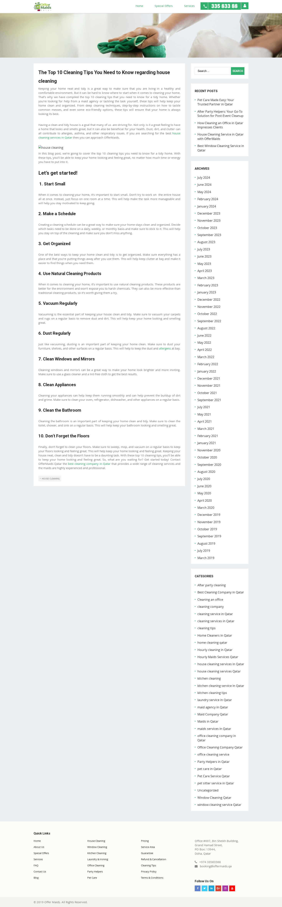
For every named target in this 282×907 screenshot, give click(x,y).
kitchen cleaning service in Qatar (220, 686)
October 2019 (207, 529)
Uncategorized (208, 790)
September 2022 (209, 321)
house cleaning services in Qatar (220, 664)
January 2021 (206, 443)
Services (189, 6)
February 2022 (207, 364)
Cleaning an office (210, 599)
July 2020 (203, 479)
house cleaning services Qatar (219, 671)
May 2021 (204, 414)
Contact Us (40, 871)
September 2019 (209, 536)
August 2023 (206, 242)
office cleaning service (213, 754)
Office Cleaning (95, 865)
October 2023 (207, 228)
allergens (165, 348)
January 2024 (206, 206)
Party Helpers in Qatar (213, 762)
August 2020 (206, 472)
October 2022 (207, 314)
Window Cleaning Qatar (214, 797)
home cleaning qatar (212, 642)
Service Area (148, 847)
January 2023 (206, 292)
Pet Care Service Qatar (213, 776)
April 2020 (204, 500)
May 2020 (204, 493)
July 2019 (203, 550)
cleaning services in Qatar (215, 621)
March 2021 (205, 429)
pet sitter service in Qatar (215, 783)
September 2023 (209, 235)
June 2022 (204, 335)
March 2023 (205, 278)
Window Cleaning (97, 847)
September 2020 (209, 465)
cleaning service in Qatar (215, 614)
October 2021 (207, 393)
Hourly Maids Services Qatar (217, 657)
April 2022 (204, 350)
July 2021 (203, 407)
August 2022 (206, 328)
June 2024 (204, 185)
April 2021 (204, 421)
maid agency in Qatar (212, 707)
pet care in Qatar (209, 769)
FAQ (36, 865)
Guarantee (147, 853)
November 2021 (208, 385)
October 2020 (207, 457)
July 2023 (203, 249)
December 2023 (208, 213)
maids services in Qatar (214, 729)
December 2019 (208, 515)
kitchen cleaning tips (212, 693)
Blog (36, 877)
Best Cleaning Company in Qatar (220, 592)
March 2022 (205, 357)
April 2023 (204, 271)
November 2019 (208, 522)
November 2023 (208, 220)
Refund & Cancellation (153, 859)
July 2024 (203, 177)
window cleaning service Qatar (219, 805)
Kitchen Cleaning (96, 853)
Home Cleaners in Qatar (214, 635)
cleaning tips (206, 628)
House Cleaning (96, 841)
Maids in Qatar (208, 721)
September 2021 (209, 400)
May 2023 (204, 264)
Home (139, 6)
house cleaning (51, 478)
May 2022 (204, 342)
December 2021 (208, 378)
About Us (39, 847)
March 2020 (205, 508)
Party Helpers (95, 871)
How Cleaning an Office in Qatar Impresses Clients (220, 125)
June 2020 (204, 486)
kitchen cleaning (209, 678)
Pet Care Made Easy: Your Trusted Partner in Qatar (215, 102)
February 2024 (207, 199)
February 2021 (207, 436)
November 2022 (208, 307)
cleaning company (210, 607)
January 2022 (206, 371)
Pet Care (92, 877)
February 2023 (207, 285)
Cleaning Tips (148, 865)
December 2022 (208, 299)
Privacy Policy (149, 871)
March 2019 (205, 558)
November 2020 (208, 450)
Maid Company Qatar (212, 714)
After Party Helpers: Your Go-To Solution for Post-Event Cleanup (220, 113)
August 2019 (206, 543)
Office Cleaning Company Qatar (220, 747)
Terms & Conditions (152, 877)
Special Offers (164, 6)
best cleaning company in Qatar (89, 464)
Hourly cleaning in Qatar (215, 650)
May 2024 (204, 192)
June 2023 (204, 256)
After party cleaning (211, 585)
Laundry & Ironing (97, 859)
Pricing (145, 841)
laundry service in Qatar (214, 700)
